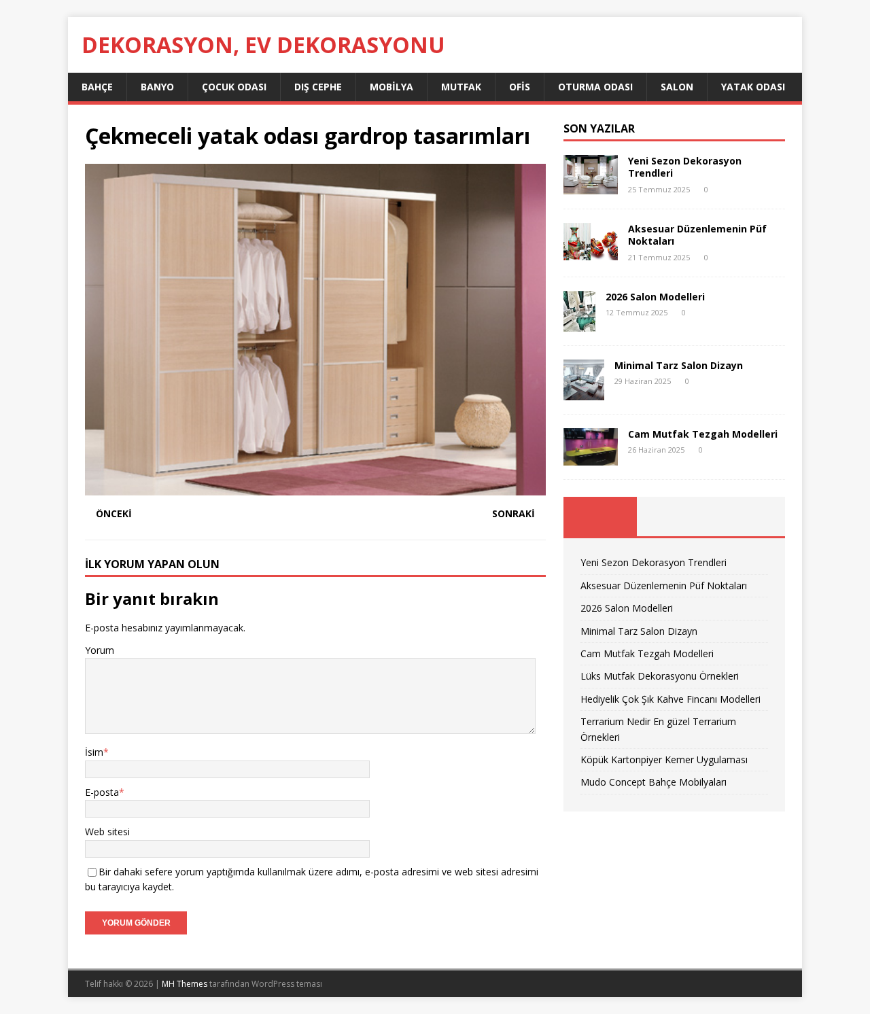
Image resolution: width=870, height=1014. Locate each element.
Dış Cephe (318, 86)
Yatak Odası (753, 86)
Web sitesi (107, 831)
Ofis (519, 86)
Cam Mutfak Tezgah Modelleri (703, 433)
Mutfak (461, 86)
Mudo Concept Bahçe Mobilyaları (653, 781)
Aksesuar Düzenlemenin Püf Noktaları (697, 234)
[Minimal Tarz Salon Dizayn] (583, 391)
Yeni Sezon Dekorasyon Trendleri (685, 166)
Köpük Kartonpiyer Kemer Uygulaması (664, 759)
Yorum (99, 650)
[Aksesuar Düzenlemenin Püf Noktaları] (590, 252)
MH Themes (184, 984)
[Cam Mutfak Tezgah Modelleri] (590, 457)
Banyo (157, 86)
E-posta (102, 792)
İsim (94, 752)
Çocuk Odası (234, 86)
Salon (677, 86)
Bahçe (97, 86)
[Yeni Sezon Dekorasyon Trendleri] (590, 186)
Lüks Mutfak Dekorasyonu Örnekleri (659, 675)
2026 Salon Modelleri (655, 296)
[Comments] (748, 516)
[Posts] (600, 516)
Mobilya (391, 86)
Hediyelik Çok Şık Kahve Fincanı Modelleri (670, 699)
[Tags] (674, 516)
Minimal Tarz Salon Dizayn (678, 365)
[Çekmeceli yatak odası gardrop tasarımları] (315, 487)
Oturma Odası (595, 86)
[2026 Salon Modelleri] (579, 323)
